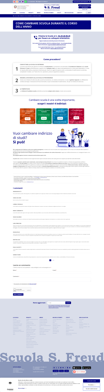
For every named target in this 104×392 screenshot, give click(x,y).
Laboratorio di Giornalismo (31, 329)
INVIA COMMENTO (18, 294)
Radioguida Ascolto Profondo (31, 342)
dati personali (32, 284)
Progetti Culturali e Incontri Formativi (31, 326)
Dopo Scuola (41, 332)
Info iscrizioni (85, 7)
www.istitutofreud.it (43, 177)
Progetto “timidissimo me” (31, 336)
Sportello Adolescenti (43, 320)
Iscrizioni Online (69, 334)
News (54, 322)
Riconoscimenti (15, 327)
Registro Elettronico (69, 319)
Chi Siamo (15, 319)
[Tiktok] (65, 367)
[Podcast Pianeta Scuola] (23, 2)
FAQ (66, 324)
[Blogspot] (17, 2)
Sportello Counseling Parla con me (45, 326)
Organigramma (15, 328)
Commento (16, 276)
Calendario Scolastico (57, 325)
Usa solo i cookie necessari (91, 388)
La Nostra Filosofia (16, 322)
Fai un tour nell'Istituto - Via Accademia (84, 324)
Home (14, 12)
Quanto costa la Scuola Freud (71, 333)
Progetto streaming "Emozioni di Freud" (32, 320)
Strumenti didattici (69, 327)
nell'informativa (55, 307)
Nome (15, 270)
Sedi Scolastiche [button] (69, 12)
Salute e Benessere (29, 332)
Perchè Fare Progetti (30, 323)
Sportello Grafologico (43, 322)
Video (14, 332)
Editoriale (54, 320)
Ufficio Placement (42, 334)
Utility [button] (59, 12)
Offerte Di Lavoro (56, 330)
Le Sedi (80, 320)
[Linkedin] (67, 367)
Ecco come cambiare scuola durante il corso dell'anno (28, 15)
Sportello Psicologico (43, 319)
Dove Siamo (81, 319)
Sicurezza (81, 322)
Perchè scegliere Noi (16, 320)
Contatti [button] (79, 12)
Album (14, 334)
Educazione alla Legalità (30, 330)
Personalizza (91, 384)
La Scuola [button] (22, 12)
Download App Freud (70, 320)
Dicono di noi (55, 324)
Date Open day (55, 327)
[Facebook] (54, 367)
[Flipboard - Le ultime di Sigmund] (14, 2)
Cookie (66, 370)
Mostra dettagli (21, 388)
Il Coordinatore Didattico (17, 325)
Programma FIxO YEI (29, 347)
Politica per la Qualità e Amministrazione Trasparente (18, 331)
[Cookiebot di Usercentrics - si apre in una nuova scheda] (10, 390)
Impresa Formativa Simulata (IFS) (32, 344)
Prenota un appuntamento (84, 5)
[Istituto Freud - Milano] (52, 7)
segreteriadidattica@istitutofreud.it (57, 44)
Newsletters (55, 333)
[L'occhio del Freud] (20, 2)
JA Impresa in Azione (30, 345)
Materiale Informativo (70, 330)
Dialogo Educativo (42, 324)
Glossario (68, 328)
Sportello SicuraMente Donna (44, 329)
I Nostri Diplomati (56, 331)
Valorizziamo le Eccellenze (31, 341)
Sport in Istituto (29, 339)
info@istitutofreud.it (30, 181)
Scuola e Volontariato (30, 338)
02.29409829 (37, 177)
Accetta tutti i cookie (91, 380)
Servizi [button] (38, 12)
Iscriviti (68, 302)
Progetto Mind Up (29, 322)
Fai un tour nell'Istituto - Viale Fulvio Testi (84, 327)
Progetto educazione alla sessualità (30, 334)
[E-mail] (69, 367)
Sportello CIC (41, 328)
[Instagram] (58, 367)
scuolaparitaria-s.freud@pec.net (40, 367)
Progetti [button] (31, 12)
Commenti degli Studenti (57, 319)
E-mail (55, 270)
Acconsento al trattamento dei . (25, 284)
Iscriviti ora (84, 9)
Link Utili (67, 325)
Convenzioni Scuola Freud (70, 322)
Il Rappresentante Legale (17, 324)
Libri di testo (55, 328)
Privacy (61, 370)
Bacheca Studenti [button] (49, 12)
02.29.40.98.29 (64, 36)
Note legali (56, 370)
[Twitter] (56, 367)
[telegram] (60, 367)
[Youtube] (63, 367)
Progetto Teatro (29, 327)
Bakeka (67, 331)
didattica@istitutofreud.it (56, 48)
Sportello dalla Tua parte (44, 331)
